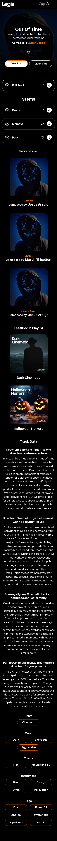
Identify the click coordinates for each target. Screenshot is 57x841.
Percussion (41, 789)
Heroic (41, 822)
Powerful (41, 807)
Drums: (16, 110)
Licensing (41, 63)
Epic (16, 807)
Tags (28, 800)
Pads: (15, 137)
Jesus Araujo (38, 204)
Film (16, 764)
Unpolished (16, 822)
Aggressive (28, 747)
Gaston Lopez (36, 42)
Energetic (41, 739)
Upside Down (28, 311)
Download (16, 63)
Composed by (18, 204)
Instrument (28, 775)
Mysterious (41, 814)
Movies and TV (41, 764)
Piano (15, 782)
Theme (28, 758)
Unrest (29, 256)
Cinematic (28, 722)
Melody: (17, 123)
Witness (28, 200)
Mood (28, 733)
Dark (16, 739)
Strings (41, 782)
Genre (28, 715)
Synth (16, 789)
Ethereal (16, 814)
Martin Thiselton (38, 260)
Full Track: (18, 85)
